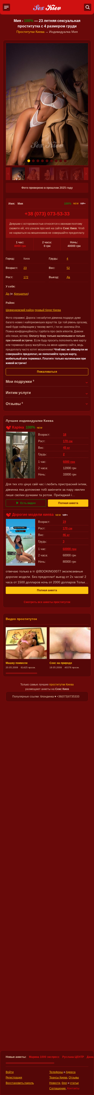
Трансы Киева (58, 1077)
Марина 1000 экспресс (44, 1057)
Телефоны (56, 1072)
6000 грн (69, 461)
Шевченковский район (20, 310)
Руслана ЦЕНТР (73, 1057)
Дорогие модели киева (33, 514)
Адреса (71, 1072)
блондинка (47, 696)
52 (68, 268)
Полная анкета (68, 503)
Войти (10, 1072)
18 (64, 434)
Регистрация (14, 1077)
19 (64, 521)
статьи (74, 1083)
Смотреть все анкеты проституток (47, 602)
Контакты (73, 1088)
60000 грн (69, 549)
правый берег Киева (48, 310)
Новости (54, 1083)
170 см (68, 441)
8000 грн (20, 246)
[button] (8, 173)
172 (26, 277)
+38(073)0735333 (68, 696)
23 (25, 268)
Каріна (18, 427)
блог (64, 1083)
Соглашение (57, 1088)
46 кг (66, 535)
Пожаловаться (47, 371)
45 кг (66, 447)
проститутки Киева (61, 684)
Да (68, 277)
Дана (90, 1057)
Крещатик (21, 293)
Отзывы (74, 1077)
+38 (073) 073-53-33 (47, 214)
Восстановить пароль (20, 1083)
